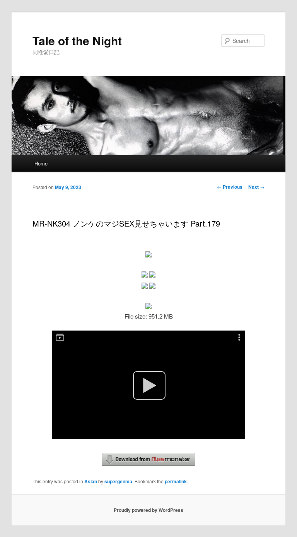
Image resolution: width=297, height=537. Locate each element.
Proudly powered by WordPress (148, 509)
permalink (176, 481)
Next (256, 186)
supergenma (118, 481)
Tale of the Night (77, 40)
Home (41, 163)
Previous (229, 186)
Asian (90, 481)
